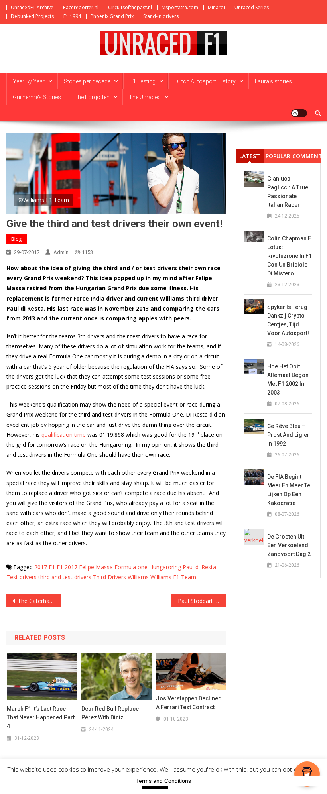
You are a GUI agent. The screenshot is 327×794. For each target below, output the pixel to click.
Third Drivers (109, 577)
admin (61, 252)
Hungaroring (165, 567)
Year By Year (29, 81)
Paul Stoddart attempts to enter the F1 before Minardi (202, 601)
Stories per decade (87, 81)
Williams (138, 577)
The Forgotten (92, 97)
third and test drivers (64, 577)
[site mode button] (299, 113)
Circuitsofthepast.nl (130, 7)
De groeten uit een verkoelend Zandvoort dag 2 (289, 545)
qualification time (63, 434)
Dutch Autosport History (205, 81)
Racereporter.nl (80, 7)
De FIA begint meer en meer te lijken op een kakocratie (288, 490)
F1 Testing (143, 81)
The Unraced (145, 97)
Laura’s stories (273, 81)
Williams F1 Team (173, 577)
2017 (40, 567)
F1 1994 (72, 16)
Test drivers (21, 577)
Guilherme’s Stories (37, 97)
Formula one (131, 567)
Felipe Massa (96, 567)
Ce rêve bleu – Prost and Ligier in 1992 (288, 435)
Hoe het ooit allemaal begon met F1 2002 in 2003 (288, 379)
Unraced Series (251, 7)
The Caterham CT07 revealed (39, 601)
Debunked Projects (32, 16)
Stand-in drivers (161, 16)
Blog (16, 239)
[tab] (250, 156)
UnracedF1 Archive (32, 7)
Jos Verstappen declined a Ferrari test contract (189, 702)
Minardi (216, 7)
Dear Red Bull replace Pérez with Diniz (110, 713)
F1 (52, 567)
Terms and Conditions (163, 781)
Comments (306, 156)
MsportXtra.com (180, 7)
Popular (278, 156)
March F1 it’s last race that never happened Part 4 (41, 717)
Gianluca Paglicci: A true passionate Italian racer (287, 191)
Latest (249, 156)
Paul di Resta (199, 567)
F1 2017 (67, 567)
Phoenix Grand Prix (112, 16)
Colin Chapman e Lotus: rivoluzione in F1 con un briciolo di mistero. (289, 256)
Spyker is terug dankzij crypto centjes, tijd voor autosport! (288, 320)
